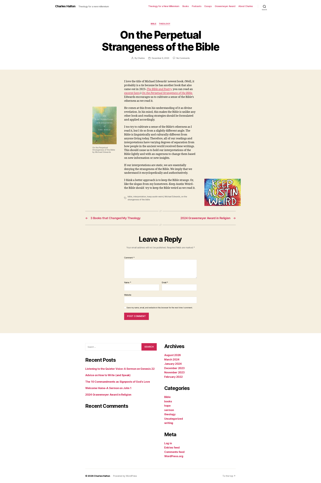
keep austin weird (155, 196)
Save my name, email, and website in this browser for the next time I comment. (160, 308)
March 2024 (171, 359)
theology (164, 24)
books (168, 401)
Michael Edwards (172, 196)
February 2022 (173, 376)
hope (167, 405)
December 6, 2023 (160, 58)
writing (168, 423)
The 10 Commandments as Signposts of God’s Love (117, 381)
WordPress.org (173, 456)
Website (127, 295)
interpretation (139, 196)
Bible (153, 24)
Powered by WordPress (125, 476)
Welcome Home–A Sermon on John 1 (108, 388)
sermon (169, 410)
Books (185, 6)
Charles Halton (65, 6)
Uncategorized (173, 418)
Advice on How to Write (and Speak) (108, 375)
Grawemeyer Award (225, 6)
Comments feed (174, 452)
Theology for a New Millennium (163, 6)
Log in (168, 443)
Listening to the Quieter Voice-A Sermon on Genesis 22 (120, 368)
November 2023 (174, 372)
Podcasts (196, 6)
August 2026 (172, 355)
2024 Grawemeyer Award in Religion (108, 394)
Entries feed (172, 447)
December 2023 (174, 368)
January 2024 (173, 363)
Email (165, 282)
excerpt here (132, 93)
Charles (141, 58)
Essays (208, 6)
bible (130, 196)
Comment (129, 258)
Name (127, 282)
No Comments (183, 58)
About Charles (245, 6)
